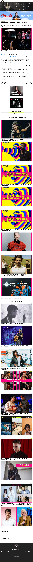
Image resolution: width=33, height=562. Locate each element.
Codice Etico (13, 555)
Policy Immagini (23, 555)
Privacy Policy (16, 555)
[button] (12, 51)
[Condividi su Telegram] (11, 51)
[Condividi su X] (9, 51)
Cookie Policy (20, 555)
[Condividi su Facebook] (7, 51)
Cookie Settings (27, 555)
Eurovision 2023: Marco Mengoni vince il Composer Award (13, 72)
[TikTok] (31, 553)
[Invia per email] (14, 51)
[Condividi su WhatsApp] (6, 51)
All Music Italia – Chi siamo (6, 555)
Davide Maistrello (4, 50)
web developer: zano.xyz (16, 556)
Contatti (10, 555)
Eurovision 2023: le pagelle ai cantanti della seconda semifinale (14, 76)
